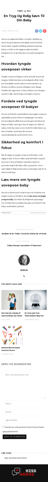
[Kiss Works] (24, 471)
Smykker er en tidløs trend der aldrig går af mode (24, 234)
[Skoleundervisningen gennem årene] (12, 334)
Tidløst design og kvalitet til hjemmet (24, 246)
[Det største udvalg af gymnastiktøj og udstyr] (12, 299)
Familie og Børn (24, 10)
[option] (24, 460)
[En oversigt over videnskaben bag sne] (36, 299)
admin (4, 31)
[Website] (24, 276)
